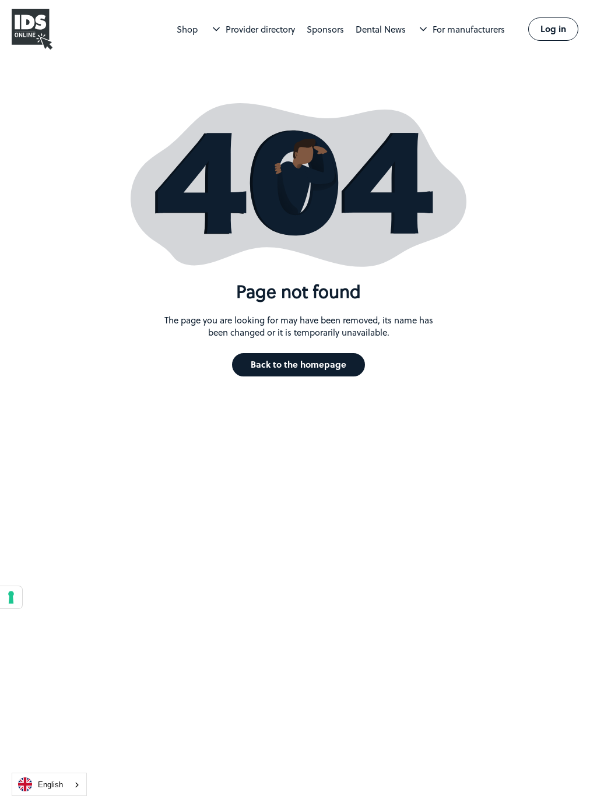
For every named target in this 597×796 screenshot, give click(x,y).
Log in (553, 29)
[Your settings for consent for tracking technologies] (11, 597)
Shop (187, 29)
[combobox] (49, 784)
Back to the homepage (298, 364)
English (50, 784)
